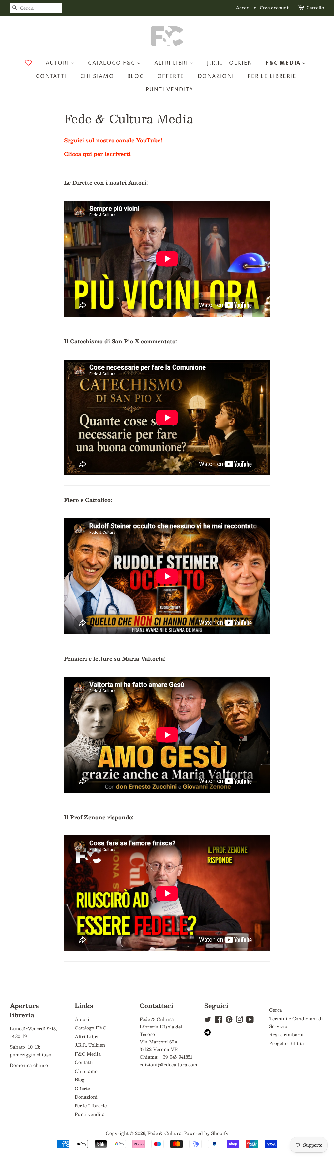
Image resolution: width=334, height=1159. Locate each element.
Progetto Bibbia (286, 1043)
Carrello (315, 8)
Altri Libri (172, 63)
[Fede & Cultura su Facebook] (218, 1020)
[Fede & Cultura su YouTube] (250, 1020)
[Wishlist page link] (28, 62)
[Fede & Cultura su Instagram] (239, 1020)
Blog (135, 76)
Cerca (275, 1009)
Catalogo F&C (112, 63)
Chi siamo (97, 76)
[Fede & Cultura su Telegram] (207, 1034)
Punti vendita (169, 89)
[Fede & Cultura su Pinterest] (229, 1020)
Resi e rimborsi (286, 1034)
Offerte (170, 76)
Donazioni (216, 76)
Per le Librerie (272, 76)
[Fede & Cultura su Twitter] (207, 1020)
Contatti (51, 76)
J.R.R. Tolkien (229, 63)
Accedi (243, 8)
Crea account (274, 8)
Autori (58, 63)
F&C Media (284, 63)
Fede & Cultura (164, 1133)
